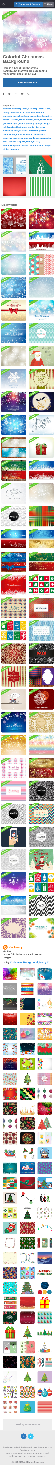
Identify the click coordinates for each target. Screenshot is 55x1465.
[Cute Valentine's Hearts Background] (13, 768)
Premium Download (27, 82)
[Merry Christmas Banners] (41, 562)
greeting (30, 123)
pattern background (12, 134)
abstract (7, 109)
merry (42, 127)
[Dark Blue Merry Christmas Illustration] (13, 722)
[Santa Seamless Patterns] (41, 264)
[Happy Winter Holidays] (13, 379)
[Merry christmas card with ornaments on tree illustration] (45, 1108)
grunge (39, 123)
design (6, 120)
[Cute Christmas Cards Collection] (41, 882)
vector (36, 142)
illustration (21, 127)
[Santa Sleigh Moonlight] (41, 402)
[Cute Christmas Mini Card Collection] (13, 631)
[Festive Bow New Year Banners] (13, 562)
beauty (6, 112)
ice (13, 127)
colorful (40, 112)
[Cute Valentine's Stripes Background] (13, 791)
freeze (43, 120)
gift (15, 123)
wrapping (14, 149)
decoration (35, 116)
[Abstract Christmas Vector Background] (41, 516)
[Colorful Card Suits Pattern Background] (13, 608)
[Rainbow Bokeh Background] (41, 745)
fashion (29, 120)
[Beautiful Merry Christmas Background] (41, 425)
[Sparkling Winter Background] (13, 882)
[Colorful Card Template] (41, 676)
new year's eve (21, 131)
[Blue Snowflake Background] (13, 287)
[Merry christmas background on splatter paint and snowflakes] (45, 1034)
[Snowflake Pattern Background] (41, 631)
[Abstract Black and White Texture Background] (41, 791)
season (16, 138)
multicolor (7, 131)
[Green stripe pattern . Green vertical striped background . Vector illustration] (40, 191)
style (5, 142)
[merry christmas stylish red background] (10, 1019)
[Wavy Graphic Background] (41, 905)
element (14, 120)
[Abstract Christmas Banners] (13, 470)
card (22, 112)
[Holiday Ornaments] (41, 699)
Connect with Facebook (30, 4)
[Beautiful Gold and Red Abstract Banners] (41, 768)
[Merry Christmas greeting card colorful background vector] (10, 974)
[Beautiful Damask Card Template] (13, 928)
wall (39, 145)
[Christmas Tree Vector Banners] (41, 242)
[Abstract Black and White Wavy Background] (13, 814)
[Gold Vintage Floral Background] (41, 722)
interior (31, 127)
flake (36, 120)
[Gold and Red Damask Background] (13, 653)
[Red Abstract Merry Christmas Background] (41, 219)
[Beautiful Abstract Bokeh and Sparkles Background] (13, 264)
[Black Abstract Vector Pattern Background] (13, 859)
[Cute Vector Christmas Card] (41, 379)
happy (47, 123)
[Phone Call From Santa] (13, 837)
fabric (22, 120)
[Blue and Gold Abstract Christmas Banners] (41, 539)
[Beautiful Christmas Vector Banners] (13, 539)
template (21, 142)
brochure (14, 112)
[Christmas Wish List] (41, 356)
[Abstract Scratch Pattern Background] (41, 837)
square (42, 138)
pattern (42, 131)
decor (26, 116)
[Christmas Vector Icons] (41, 585)
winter (6, 149)
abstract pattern (19, 109)
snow (23, 138)
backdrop (33, 109)
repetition (27, 134)
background (44, 109)
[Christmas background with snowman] (45, 974)
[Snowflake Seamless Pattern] (41, 333)
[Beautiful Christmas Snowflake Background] (41, 493)
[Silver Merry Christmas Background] (13, 356)
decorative (46, 116)
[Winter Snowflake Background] (41, 287)
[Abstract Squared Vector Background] (41, 928)
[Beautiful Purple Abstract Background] (13, 402)
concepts (7, 116)
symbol (12, 142)
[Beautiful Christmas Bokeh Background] (13, 493)
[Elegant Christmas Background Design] (10, 1064)
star (49, 138)
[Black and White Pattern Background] (13, 516)
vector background (12, 145)
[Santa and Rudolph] (41, 859)
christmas (30, 112)
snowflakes (32, 138)
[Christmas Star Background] (13, 676)
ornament (33, 131)
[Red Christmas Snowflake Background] (13, 219)
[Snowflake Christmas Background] (13, 585)
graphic (21, 123)
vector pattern (29, 145)
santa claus (39, 134)
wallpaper (46, 145)
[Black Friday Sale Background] (41, 653)
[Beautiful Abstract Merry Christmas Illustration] (41, 310)
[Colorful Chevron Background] (41, 814)
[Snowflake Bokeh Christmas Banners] (13, 447)
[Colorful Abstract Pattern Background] (41, 608)
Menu (50, 4)
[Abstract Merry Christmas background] (27, 974)
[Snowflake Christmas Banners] (13, 905)
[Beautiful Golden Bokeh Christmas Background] (13, 745)
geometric (7, 123)
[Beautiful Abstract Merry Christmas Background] (13, 242)
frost (49, 120)
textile (29, 142)
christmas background (24, 962)
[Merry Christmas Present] (41, 447)
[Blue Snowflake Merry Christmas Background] (13, 333)
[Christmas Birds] (13, 699)
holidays (7, 127)
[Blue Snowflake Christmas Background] (13, 425)
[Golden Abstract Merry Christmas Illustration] (13, 310)
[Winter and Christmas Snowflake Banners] (41, 470)
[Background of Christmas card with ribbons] (27, 989)
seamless (7, 138)
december (17, 116)
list (37, 127)
